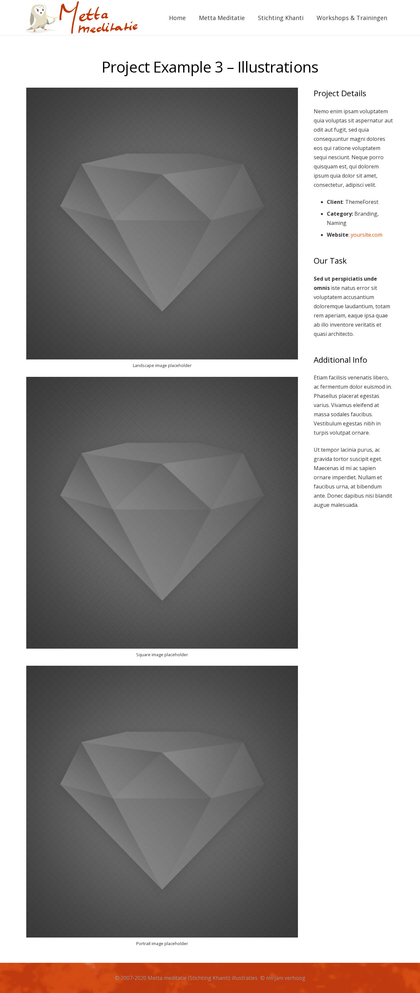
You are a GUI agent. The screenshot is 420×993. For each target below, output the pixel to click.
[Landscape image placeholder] (162, 231)
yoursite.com (366, 234)
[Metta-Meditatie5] (83, 17)
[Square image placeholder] (162, 520)
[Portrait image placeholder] (162, 809)
